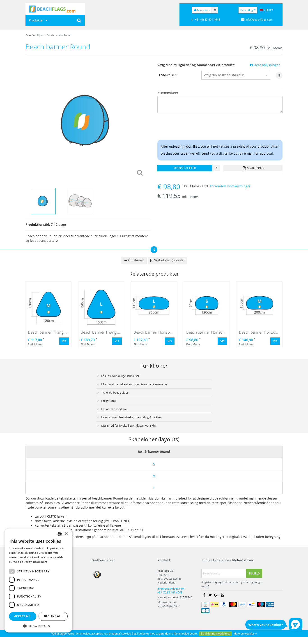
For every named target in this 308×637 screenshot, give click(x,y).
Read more (40, 562)
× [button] (66, 533)
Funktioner (135, 260)
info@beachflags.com (259, 19)
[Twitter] (210, 595)
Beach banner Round (59, 35)
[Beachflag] (55, 9)
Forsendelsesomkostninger (230, 186)
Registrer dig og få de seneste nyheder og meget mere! (231, 584)
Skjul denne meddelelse (215, 633)
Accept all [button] (22, 616)
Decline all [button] (53, 616)
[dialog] (38, 580)
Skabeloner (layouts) (168, 260)
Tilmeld (254, 573)
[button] (38, 626)
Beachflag (247, 10)
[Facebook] (204, 595)
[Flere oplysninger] (216, 168)
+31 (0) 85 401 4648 (207, 19)
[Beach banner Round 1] (88, 120)
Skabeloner (255, 168)
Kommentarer (167, 93)
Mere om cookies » (245, 633)
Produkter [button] (37, 20)
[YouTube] (222, 595)
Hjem (40, 35)
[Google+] (216, 595)
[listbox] (59, 534)
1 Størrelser (168, 75)
